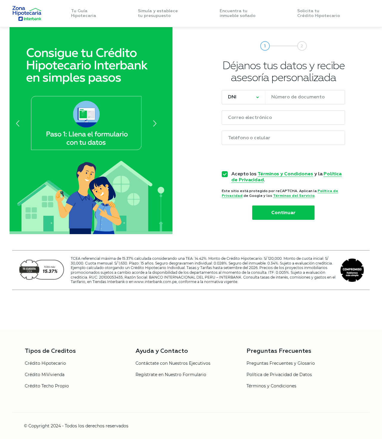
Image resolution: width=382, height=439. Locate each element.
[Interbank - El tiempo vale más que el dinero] (26, 13)
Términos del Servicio (294, 196)
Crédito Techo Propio (47, 386)
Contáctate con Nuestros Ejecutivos (172, 363)
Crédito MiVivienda (44, 374)
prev (19, 123)
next (153, 123)
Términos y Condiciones (285, 174)
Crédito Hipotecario (45, 363)
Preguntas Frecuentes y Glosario (281, 363)
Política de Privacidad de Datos (279, 374)
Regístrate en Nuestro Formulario (170, 374)
